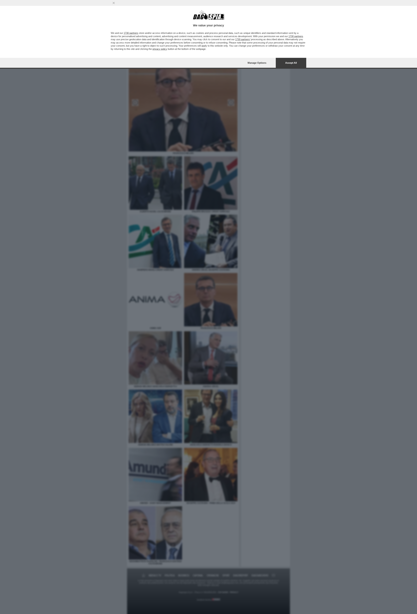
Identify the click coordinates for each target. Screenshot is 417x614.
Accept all (291, 62)
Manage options (257, 62)
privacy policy (159, 49)
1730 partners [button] (131, 33)
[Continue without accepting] (114, 3)
